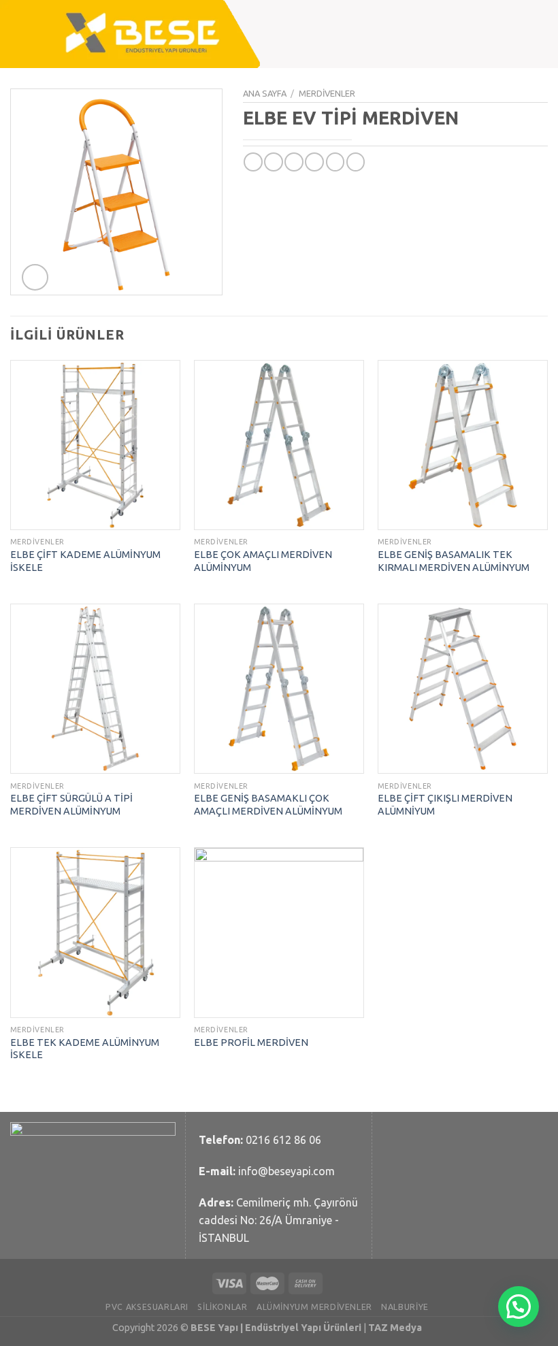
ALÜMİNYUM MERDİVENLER (314, 1306)
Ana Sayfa (264, 93)
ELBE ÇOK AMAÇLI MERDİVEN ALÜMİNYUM (263, 561)
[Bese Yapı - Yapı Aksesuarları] (143, 34)
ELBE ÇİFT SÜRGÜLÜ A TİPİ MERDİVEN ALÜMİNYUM (71, 805)
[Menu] (526, 33)
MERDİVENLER (327, 93)
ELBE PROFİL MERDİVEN (251, 1042)
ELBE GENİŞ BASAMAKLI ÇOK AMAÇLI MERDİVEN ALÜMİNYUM (268, 805)
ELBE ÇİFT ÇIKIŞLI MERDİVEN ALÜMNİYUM (445, 805)
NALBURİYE (405, 1306)
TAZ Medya (395, 1327)
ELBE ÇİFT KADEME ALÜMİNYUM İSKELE (85, 561)
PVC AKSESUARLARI (146, 1306)
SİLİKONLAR (222, 1306)
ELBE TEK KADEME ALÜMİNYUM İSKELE (84, 1049)
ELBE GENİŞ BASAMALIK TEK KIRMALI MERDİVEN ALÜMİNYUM (453, 561)
